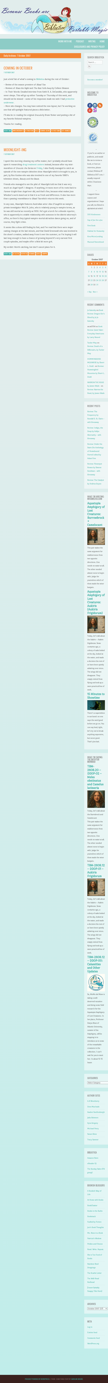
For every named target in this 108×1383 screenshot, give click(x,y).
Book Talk (7, 130)
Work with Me (65, 41)
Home (102, 41)
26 (103, 280)
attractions (29, 130)
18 (100, 276)
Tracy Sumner (92, 1140)
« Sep (89, 292)
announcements (18, 130)
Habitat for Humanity (95, 231)
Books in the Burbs (95, 1211)
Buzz (37, 130)
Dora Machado (93, 1107)
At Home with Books (95, 1200)
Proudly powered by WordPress (37, 1379)
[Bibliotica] (54, 37)
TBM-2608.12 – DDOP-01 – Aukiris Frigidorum (96, 871)
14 (89, 276)
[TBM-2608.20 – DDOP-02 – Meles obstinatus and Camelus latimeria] (96, 807)
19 (103, 276)
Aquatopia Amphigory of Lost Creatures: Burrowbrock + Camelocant (96, 514)
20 (105, 276)
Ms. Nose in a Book (95, 1233)
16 (94, 276)
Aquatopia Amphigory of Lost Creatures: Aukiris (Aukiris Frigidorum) (96, 602)
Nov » (95, 292)
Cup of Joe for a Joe (95, 220)
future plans (55, 130)
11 (100, 272)
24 (97, 280)
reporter (24, 254)
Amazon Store (92, 1158)
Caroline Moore (77, 1379)
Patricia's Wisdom (94, 1238)
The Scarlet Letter (94, 1273)
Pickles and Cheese (95, 1244)
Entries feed (92, 1332)
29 (91, 285)
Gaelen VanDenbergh (96, 1112)
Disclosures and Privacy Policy (89, 46)
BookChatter (92, 1205)
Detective (16, 254)
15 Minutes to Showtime (96, 695)
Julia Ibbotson (92, 1118)
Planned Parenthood (95, 242)
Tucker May (92, 343)
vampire (44, 254)
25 (100, 280)
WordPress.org (93, 1343)
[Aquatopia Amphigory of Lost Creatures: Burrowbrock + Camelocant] (96, 544)
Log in (89, 1327)
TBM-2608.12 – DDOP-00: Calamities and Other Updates (96, 964)
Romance (32, 254)
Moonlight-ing (15, 149)
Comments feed (93, 1338)
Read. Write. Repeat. (95, 1249)
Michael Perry (93, 1129)
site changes (66, 130)
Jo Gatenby (91, 310)
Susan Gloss (92, 1134)
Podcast (80, 41)
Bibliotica (40, 79)
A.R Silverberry (93, 1101)
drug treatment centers (33, 164)
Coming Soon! (45, 130)
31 (97, 285)
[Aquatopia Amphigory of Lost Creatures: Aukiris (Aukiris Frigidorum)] (96, 632)
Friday (39, 168)
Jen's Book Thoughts (95, 1227)
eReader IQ (91, 1163)
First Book (91, 226)
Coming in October (18, 68)
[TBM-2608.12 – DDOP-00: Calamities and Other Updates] (96, 991)
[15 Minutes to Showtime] (96, 709)
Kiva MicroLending (95, 236)
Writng (91, 41)
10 (97, 272)
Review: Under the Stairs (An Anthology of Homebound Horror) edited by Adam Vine (95, 451)
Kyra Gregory (92, 1123)
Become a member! (95, 80)
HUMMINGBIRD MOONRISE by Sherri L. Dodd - (95, 362)
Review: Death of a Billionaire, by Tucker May (95, 349)
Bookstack (91, 1216)
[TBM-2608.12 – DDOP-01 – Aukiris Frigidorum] (96, 895)
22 (91, 280)
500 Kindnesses (93, 214)
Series (38, 254)
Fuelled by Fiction (94, 1222)
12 (103, 272)
